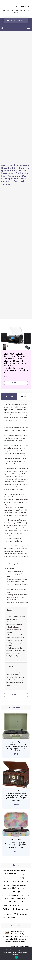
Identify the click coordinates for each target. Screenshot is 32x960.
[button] (28, 329)
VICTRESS (10, 914)
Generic (19, 885)
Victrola (18, 914)
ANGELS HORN (14, 870)
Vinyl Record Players (16, 742)
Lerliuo (11, 892)
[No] (30, 953)
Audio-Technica (9, 873)
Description (9, 396)
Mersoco (13, 895)
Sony (18, 905)
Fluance (13, 885)
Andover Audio (5, 870)
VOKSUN (8, 918)
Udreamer (19, 909)
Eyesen (4, 885)
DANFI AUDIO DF (10, 881)
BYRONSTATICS (6, 878)
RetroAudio (13, 901)
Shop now (16, 383)
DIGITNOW (23, 882)
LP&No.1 (17, 891)
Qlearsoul (5, 902)
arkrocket (22, 870)
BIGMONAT (19, 874)
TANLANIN (8, 909)
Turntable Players (16, 6)
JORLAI (14, 888)
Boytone (24, 874)
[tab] (9, 396)
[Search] (2, 27)
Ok (16, 957)
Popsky (23, 898)
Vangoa (4, 914)
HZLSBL (4, 888)
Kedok (4, 892)
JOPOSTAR (8, 888)
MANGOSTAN (6, 895)
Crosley (20, 877)
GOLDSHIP (24, 885)
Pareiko (19, 898)
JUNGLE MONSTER (21, 888)
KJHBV (8, 892)
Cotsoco (14, 878)
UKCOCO (26, 909)
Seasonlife (6, 905)
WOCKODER (14, 918)
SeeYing (14, 906)
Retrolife (21, 902)
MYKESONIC (14, 898)
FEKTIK (8, 885)
